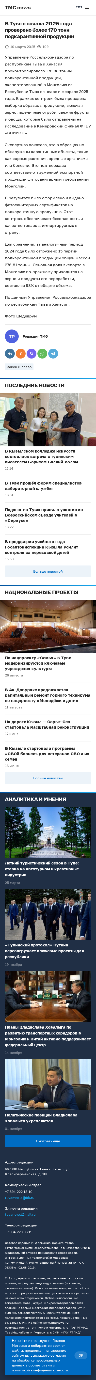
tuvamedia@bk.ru (19, 1197)
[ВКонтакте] (10, 354)
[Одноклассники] (21, 354)
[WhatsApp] (42, 354)
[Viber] (31, 354)
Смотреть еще (48, 1141)
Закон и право (19, 367)
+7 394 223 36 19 (18, 1232)
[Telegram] (53, 354)
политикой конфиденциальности (40, 1370)
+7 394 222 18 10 (18, 1192)
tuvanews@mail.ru (20, 1214)
